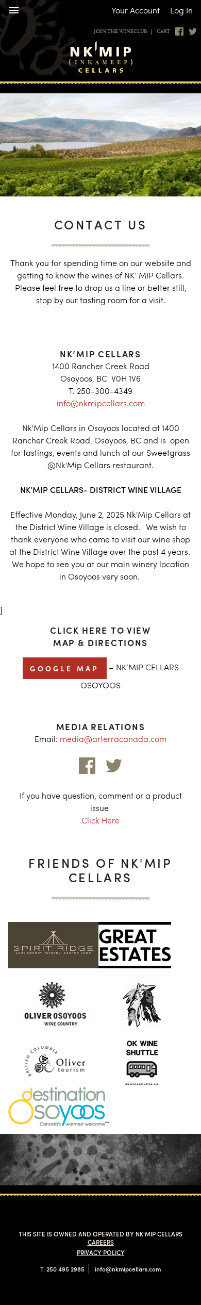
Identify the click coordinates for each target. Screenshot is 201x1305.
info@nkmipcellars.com (101, 403)
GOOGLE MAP (64, 668)
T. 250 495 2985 (62, 1269)
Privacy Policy (101, 1252)
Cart (163, 32)
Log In (181, 10)
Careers (101, 1242)
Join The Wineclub (120, 32)
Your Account (135, 10)
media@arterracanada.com (113, 739)
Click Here (100, 820)
